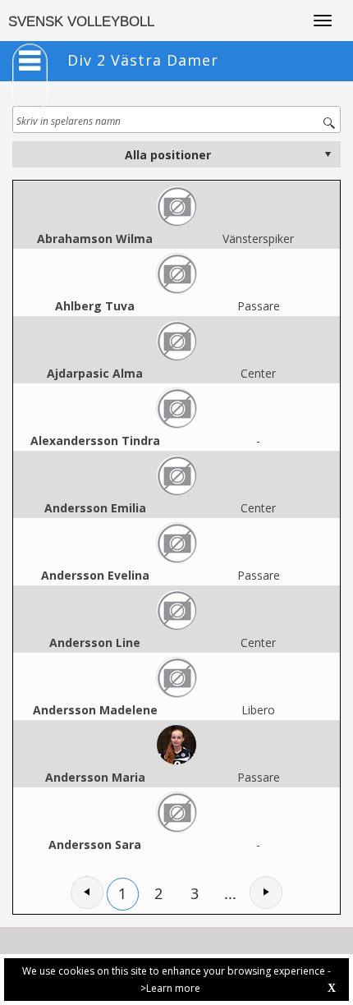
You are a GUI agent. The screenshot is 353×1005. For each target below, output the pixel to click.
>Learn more (170, 988)
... (230, 893)
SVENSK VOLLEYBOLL (81, 22)
